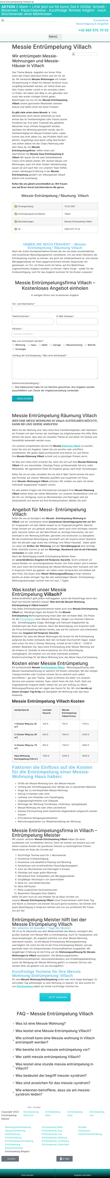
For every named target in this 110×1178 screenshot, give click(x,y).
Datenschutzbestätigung (26, 383)
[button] (55, 37)
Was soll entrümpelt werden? (27, 341)
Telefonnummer (21, 316)
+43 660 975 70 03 (93, 30)
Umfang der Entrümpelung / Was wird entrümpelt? (39, 355)
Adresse (17, 328)
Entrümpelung (27, 619)
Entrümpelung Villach (53, 667)
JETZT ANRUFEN (57, 997)
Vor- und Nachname (23, 304)
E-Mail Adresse (65, 316)
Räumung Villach (71, 445)
